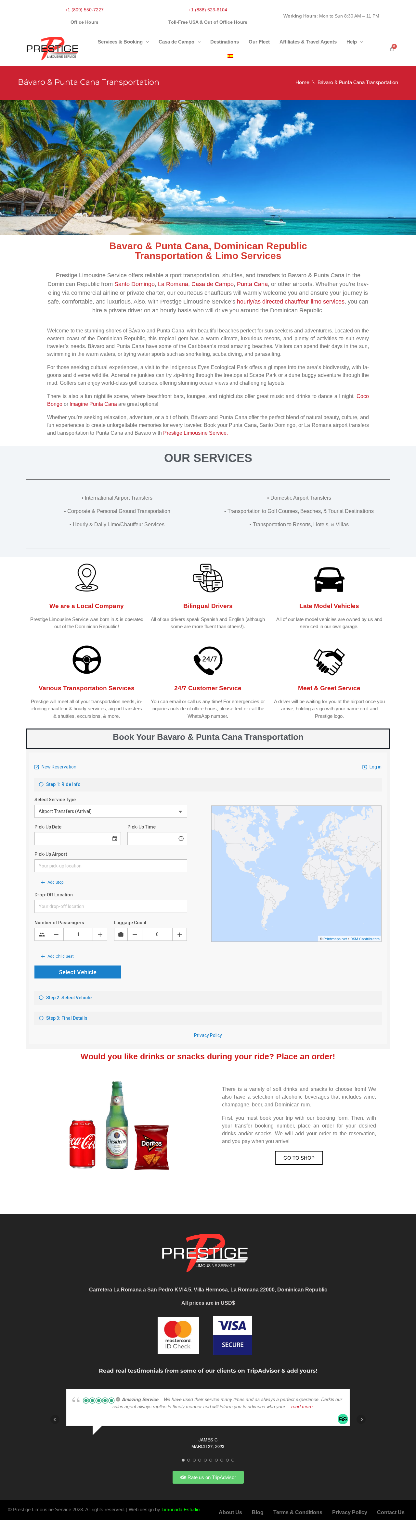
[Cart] (392, 48)
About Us (230, 1512)
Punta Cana (252, 284)
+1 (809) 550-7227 (84, 9)
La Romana (173, 284)
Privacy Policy (349, 1512)
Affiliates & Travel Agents (308, 41)
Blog (258, 1512)
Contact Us (391, 1512)
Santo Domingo (134, 284)
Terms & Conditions (297, 1512)
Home (302, 82)
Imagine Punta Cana (93, 404)
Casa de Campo (176, 41)
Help (351, 41)
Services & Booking (120, 41)
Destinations (224, 41)
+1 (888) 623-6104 (207, 9)
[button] (123, 41)
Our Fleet (259, 41)
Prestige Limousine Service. (195, 433)
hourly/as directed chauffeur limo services (290, 301)
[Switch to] (230, 56)
